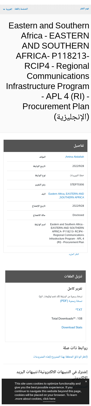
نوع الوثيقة (40, 175)
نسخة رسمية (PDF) (71, 301)
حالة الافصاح (39, 215)
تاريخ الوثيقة (39, 166)
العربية (9, 9)
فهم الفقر (84, 9)
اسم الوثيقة (40, 224)
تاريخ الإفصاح (39, 206)
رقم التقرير (40, 185)
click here (49, 399)
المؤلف (42, 157)
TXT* (79, 310)
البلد (43, 194)
